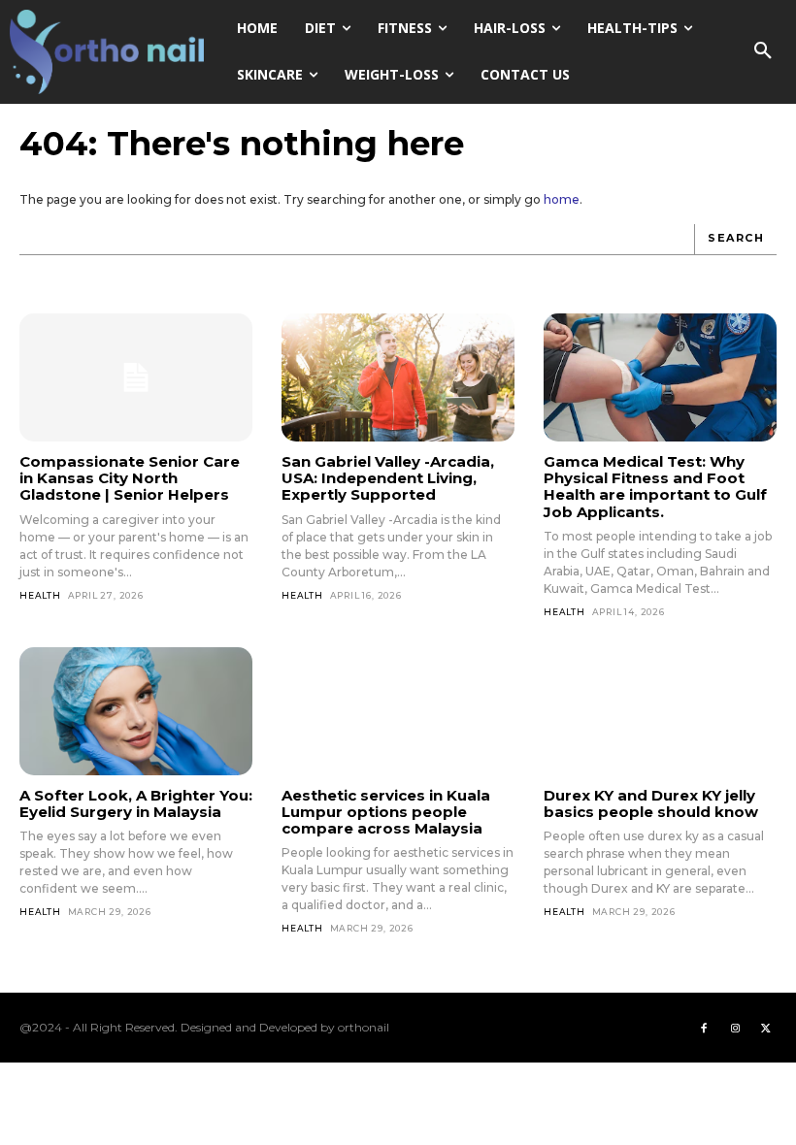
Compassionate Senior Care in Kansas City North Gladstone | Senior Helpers (129, 478)
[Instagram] (735, 1027)
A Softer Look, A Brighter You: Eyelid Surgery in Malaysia (135, 803)
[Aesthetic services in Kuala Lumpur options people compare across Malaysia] (398, 711)
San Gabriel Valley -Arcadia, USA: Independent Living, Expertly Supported (388, 478)
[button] (763, 51)
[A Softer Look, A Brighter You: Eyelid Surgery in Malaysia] (135, 711)
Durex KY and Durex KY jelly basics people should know (651, 803)
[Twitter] (766, 1027)
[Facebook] (703, 1027)
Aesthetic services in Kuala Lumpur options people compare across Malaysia (386, 812)
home (562, 199)
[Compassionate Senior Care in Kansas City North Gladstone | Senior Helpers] (135, 377)
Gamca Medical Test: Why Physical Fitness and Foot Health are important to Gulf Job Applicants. (655, 486)
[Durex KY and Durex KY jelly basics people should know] (660, 711)
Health (40, 595)
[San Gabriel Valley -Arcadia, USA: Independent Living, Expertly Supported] (398, 377)
